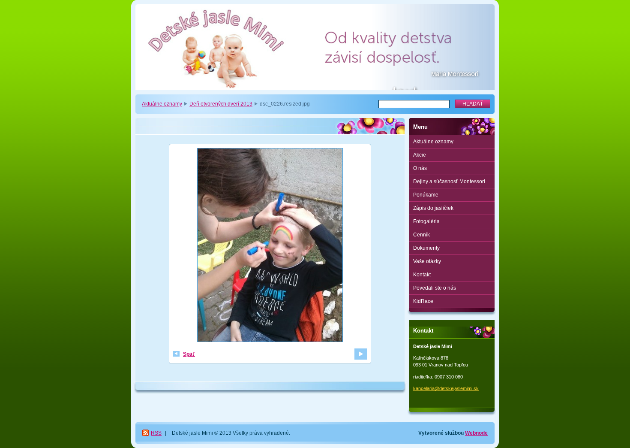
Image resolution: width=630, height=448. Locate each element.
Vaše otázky (427, 261)
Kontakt (422, 275)
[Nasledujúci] (360, 354)
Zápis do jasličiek (433, 208)
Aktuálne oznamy (162, 104)
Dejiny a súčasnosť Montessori (449, 182)
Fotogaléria (426, 221)
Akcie (419, 155)
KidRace (423, 301)
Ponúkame (425, 195)
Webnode (476, 433)
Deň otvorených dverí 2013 (220, 104)
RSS (156, 433)
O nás (420, 168)
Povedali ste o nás (434, 288)
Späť (189, 354)
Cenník (421, 235)
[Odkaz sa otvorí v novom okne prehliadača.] (270, 246)
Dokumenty (426, 248)
